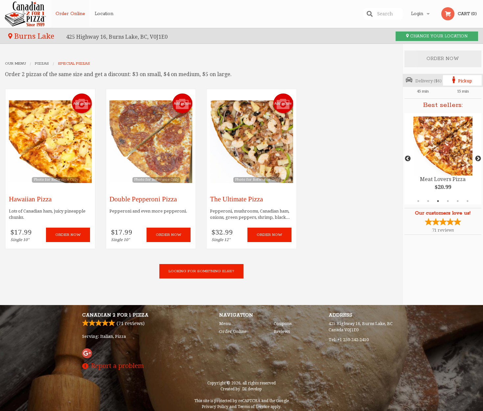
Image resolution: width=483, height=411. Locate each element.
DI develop (252, 389)
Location (104, 14)
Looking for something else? (201, 271)
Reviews (282, 331)
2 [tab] (428, 201)
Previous (407, 158)
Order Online (70, 14)
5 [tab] (457, 201)
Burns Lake (34, 36)
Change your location (438, 36)
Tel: (349, 339)
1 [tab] (418, 201)
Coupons (282, 323)
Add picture (82, 103)
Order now (68, 234)
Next (478, 158)
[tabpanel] (443, 159)
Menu (225, 323)
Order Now (442, 59)
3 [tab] (438, 201)
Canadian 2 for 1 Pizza (115, 315)
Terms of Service (253, 406)
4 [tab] (448, 201)
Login (417, 14)
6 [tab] (467, 201)
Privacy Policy (215, 406)
